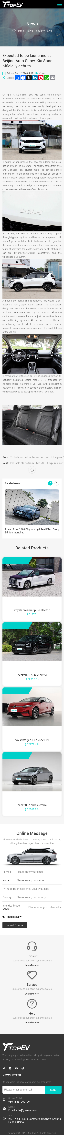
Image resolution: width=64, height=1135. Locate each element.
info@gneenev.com (27, 1110)
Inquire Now (14, 916)
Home (20, 30)
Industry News (43, 30)
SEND (53, 1090)
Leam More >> (32, 965)
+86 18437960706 (19, 1101)
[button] (50, 483)
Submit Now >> (14, 925)
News (29, 30)
